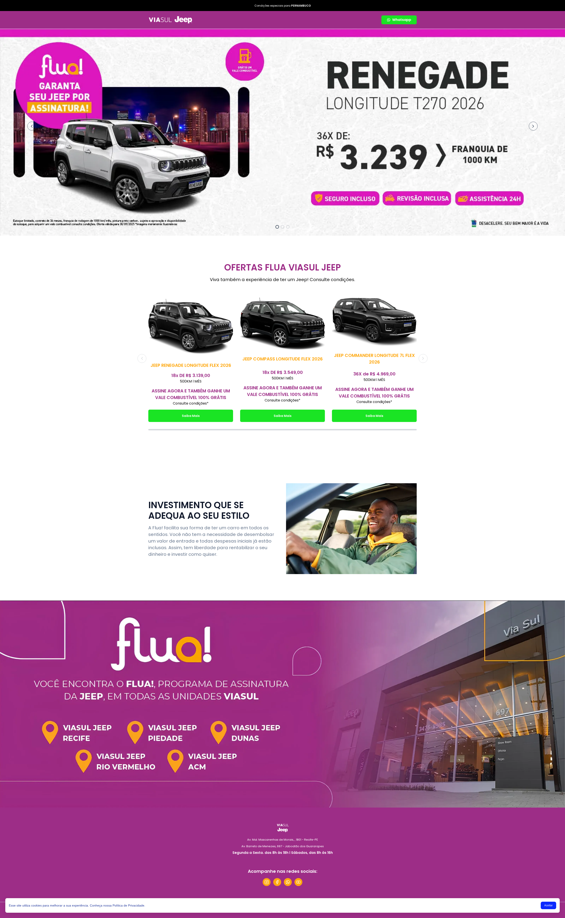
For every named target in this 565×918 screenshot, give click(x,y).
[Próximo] (533, 126)
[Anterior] (31, 126)
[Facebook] (277, 882)
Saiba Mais (191, 416)
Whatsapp (401, 19)
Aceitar (548, 905)
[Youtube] (298, 882)
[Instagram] (267, 882)
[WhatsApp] (288, 882)
